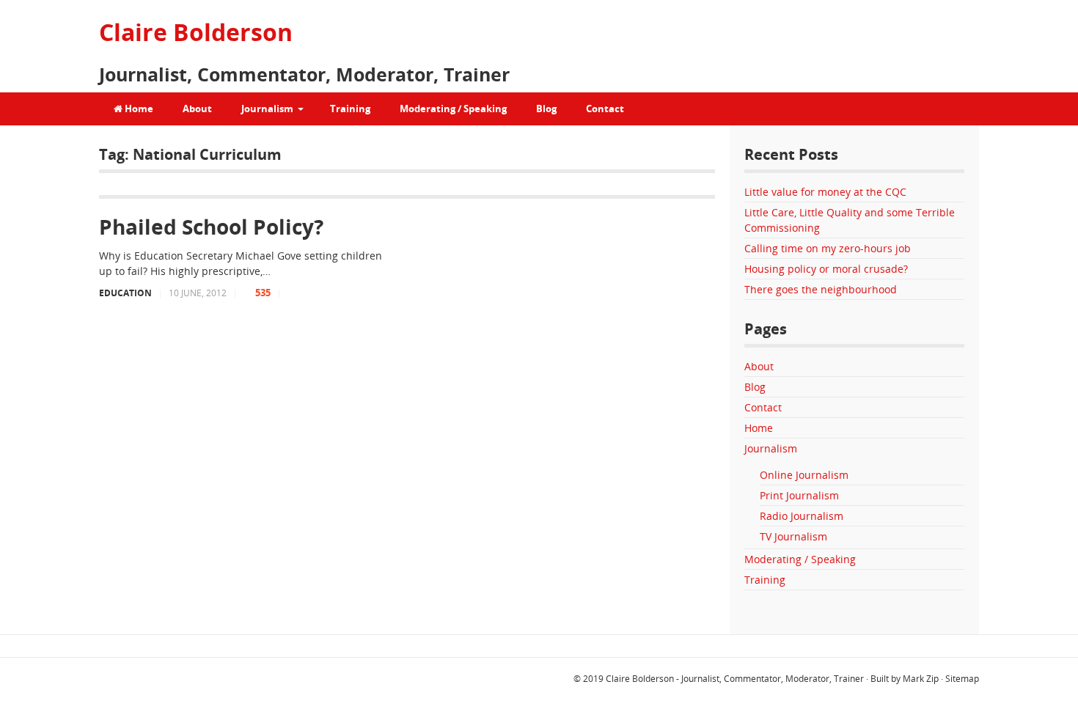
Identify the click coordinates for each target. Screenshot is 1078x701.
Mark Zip (921, 678)
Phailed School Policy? (211, 226)
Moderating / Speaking (453, 108)
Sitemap (962, 678)
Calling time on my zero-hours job (827, 248)
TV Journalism (793, 536)
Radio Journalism (801, 516)
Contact (605, 108)
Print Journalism (799, 495)
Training (350, 108)
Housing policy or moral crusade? (826, 269)
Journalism (267, 108)
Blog (546, 108)
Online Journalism (804, 475)
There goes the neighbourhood (820, 289)
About (197, 108)
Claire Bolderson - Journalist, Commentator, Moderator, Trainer (735, 678)
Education (125, 293)
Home (137, 108)
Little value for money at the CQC (825, 192)
